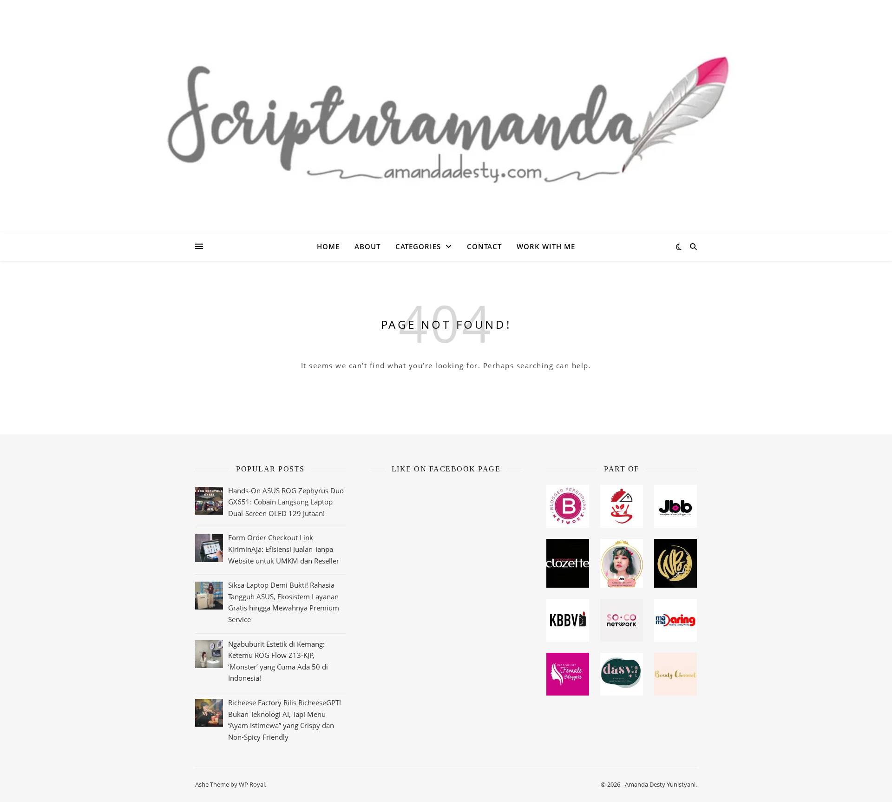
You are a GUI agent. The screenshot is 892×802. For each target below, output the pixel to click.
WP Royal (252, 784)
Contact (484, 246)
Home (328, 246)
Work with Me (546, 246)
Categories (418, 246)
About (367, 246)
